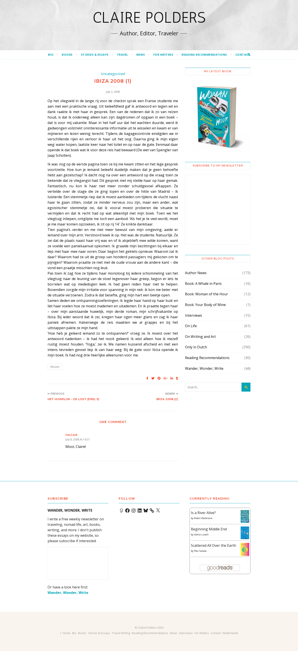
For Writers (163, 55)
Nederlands (230, 633)
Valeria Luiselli (201, 534)
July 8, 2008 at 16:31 (77, 439)
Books (67, 55)
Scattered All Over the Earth (213, 545)
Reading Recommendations (204, 55)
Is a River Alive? (203, 512)
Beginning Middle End (209, 529)
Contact (242, 55)
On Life (191, 325)
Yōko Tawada (200, 550)
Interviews (193, 315)
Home (66, 633)
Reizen (55, 367)
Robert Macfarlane (203, 518)
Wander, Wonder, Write (204, 368)
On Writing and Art (200, 336)
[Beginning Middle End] (245, 532)
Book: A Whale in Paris (203, 283)
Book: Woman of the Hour (206, 294)
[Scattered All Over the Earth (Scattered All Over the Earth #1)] (245, 549)
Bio (51, 55)
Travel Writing (121, 633)
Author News (196, 272)
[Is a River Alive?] (245, 516)
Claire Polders (149, 17)
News (140, 55)
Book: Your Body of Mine (205, 304)
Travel (122, 55)
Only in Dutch (196, 347)
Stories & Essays (95, 55)
